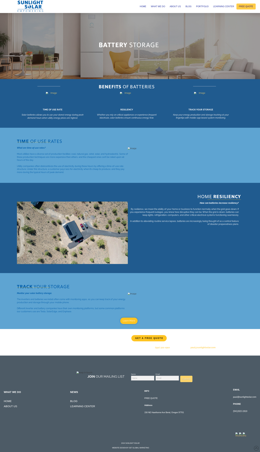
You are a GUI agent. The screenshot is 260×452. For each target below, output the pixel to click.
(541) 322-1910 (162, 347)
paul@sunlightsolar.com (203, 347)
